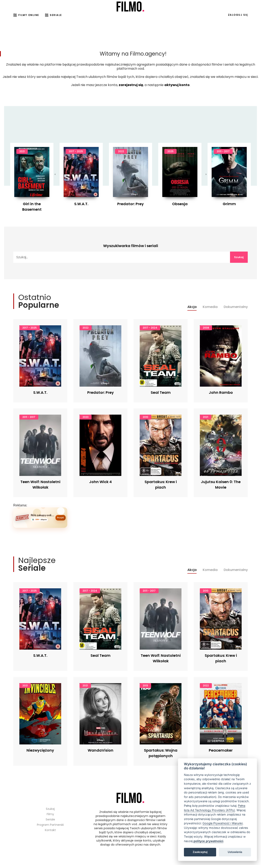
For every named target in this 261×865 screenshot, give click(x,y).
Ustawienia (235, 852)
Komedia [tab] (210, 307)
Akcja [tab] (192, 307)
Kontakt (50, 830)
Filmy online (28, 15)
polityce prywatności (208, 841)
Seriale (56, 15)
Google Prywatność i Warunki (222, 823)
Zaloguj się (238, 15)
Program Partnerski (50, 825)
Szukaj (239, 257)
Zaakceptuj (200, 852)
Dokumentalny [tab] (236, 307)
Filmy (50, 814)
